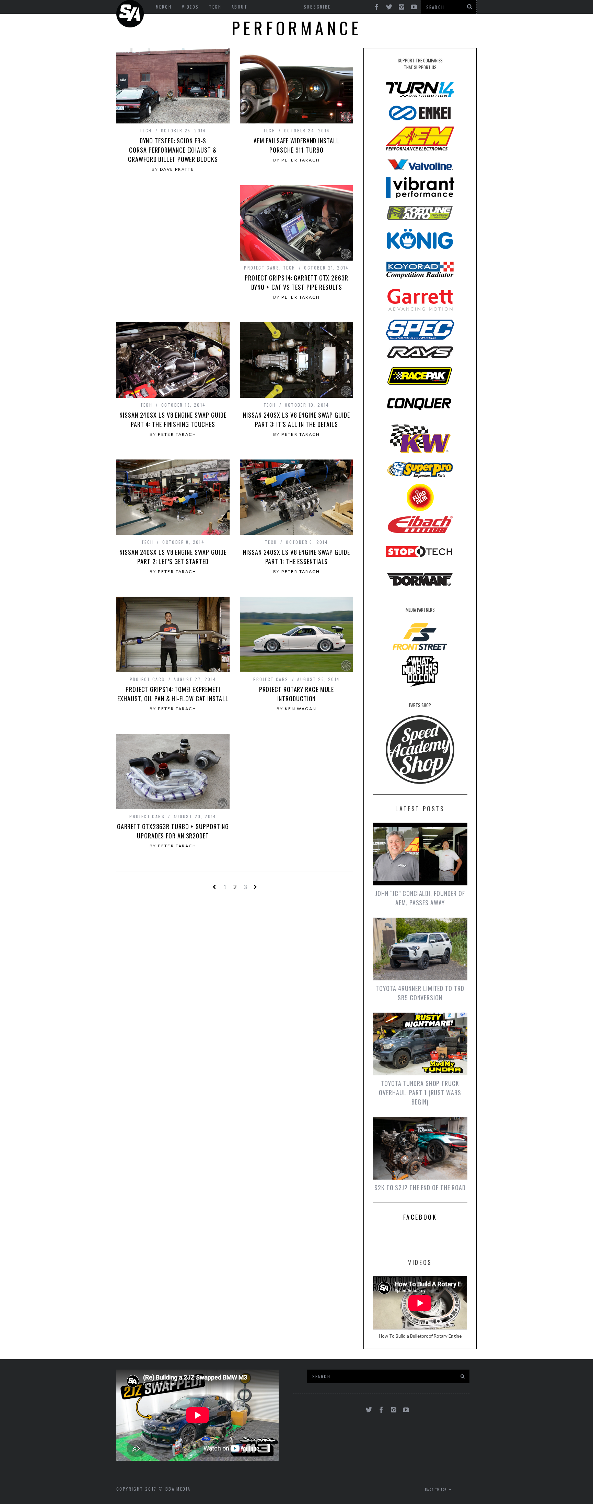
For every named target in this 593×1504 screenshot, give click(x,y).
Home (130, 13)
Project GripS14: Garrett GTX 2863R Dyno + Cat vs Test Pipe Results (296, 282)
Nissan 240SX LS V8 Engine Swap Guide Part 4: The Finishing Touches (172, 419)
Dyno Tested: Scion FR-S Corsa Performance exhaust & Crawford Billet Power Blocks (173, 150)
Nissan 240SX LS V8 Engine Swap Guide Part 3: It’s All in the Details (296, 419)
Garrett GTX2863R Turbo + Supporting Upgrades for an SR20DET (173, 831)
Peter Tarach (300, 160)
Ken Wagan (301, 708)
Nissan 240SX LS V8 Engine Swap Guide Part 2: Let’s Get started (172, 557)
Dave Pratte (177, 169)
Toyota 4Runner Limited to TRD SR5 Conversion (420, 993)
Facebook (420, 1217)
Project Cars (261, 268)
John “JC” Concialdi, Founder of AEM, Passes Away (420, 898)
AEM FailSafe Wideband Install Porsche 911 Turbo (296, 145)
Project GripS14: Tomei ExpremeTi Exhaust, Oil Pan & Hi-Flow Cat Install (172, 694)
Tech (146, 130)
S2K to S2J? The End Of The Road (420, 1187)
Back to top (437, 1489)
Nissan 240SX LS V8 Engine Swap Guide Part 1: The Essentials (296, 557)
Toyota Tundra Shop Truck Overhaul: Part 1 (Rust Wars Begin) (420, 1092)
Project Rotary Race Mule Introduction (296, 694)
